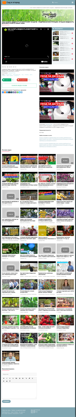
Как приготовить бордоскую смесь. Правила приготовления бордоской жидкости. (46, 256)
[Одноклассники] (5, 92)
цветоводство (16, 74)
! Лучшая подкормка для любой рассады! (65, 292)
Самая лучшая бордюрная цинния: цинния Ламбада (45, 292)
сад (22, 74)
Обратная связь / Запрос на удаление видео (14, 410)
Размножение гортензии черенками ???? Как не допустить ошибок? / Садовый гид (65, 238)
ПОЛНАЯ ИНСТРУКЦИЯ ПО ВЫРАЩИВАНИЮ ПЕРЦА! (64, 166)
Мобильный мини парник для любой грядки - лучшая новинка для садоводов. (65, 202)
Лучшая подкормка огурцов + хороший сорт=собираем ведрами (28, 310)
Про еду (33, 410)
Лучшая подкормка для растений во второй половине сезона (10, 166)
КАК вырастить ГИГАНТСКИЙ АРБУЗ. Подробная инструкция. (47, 310)
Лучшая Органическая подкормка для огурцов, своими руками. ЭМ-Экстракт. (10, 292)
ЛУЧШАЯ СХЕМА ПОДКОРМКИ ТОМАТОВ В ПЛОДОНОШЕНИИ (47, 345)
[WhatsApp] (17, 92)
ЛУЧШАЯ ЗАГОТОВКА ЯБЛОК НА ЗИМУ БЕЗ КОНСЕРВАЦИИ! (10, 345)
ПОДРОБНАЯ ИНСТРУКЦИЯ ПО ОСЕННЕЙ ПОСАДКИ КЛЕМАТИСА (65, 184)
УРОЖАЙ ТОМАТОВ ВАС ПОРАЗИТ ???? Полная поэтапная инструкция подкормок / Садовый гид (9, 256)
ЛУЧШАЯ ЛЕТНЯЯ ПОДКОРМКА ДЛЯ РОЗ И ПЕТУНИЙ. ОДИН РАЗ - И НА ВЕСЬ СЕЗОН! (29, 238)
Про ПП (33, 412)
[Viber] (15, 92)
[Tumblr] (13, 92)
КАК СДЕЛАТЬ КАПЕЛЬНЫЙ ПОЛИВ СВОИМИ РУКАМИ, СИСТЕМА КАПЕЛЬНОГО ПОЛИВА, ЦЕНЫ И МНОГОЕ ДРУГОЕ (64, 274)
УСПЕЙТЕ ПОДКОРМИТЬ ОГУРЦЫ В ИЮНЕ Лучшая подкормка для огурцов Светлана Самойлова (45, 220)
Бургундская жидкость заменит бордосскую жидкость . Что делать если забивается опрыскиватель (65, 256)
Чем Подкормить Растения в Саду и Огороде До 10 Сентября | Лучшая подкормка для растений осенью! (10, 238)
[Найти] (52, 2)
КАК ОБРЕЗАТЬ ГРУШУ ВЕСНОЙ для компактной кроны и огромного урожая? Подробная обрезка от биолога (46, 166)
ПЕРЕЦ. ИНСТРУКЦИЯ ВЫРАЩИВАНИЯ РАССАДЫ (27, 220)
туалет (3, 75)
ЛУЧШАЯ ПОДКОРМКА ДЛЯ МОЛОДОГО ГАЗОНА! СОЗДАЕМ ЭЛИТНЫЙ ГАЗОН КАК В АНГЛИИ (46, 202)
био (8, 75)
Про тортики (34, 411)
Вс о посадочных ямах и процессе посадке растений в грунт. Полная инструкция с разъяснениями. (28, 202)
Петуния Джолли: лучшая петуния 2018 (27, 292)
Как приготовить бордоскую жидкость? (28, 274)
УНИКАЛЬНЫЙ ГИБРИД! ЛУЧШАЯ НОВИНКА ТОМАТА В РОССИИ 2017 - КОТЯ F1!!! (10, 363)
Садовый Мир (48, 124)
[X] (9, 92)
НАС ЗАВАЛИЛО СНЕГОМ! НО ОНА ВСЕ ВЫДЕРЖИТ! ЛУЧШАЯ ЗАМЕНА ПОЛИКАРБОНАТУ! (10, 220)
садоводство (8, 74)
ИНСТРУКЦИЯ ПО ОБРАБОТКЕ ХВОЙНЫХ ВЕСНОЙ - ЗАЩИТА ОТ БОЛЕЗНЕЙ (28, 166)
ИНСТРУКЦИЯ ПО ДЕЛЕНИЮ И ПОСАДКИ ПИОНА (10, 202)
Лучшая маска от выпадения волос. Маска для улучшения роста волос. (64, 310)
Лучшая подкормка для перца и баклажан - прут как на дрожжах (10, 310)
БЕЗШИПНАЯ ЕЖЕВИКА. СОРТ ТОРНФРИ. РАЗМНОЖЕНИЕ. (28, 345)
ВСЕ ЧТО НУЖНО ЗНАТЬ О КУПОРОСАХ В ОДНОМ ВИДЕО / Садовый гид (28, 256)
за (18, 75)
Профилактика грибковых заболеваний (45, 274)
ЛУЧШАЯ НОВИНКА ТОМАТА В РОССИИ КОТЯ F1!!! (65, 345)
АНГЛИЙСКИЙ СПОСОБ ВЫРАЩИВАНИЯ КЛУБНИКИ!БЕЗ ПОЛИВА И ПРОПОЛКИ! (28, 327)
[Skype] (19, 92)
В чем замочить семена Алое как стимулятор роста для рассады (10, 274)
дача (31, 74)
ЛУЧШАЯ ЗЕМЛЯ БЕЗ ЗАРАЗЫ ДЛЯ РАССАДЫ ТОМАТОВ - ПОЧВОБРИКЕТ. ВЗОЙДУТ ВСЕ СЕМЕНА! (10, 184)
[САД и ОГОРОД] (11, 2)
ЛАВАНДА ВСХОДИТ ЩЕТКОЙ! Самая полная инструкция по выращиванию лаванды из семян (65, 220)
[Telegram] (21, 92)
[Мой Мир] (7, 92)
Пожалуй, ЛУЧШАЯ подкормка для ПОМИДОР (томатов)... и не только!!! (10, 327)
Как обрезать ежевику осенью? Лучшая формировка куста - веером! (47, 184)
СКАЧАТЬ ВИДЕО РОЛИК (19, 85)
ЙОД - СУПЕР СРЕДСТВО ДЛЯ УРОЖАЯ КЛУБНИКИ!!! (46, 327)
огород (26, 74)
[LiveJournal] (11, 92)
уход (15, 75)
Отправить (6, 401)
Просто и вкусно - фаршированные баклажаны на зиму (47, 238)
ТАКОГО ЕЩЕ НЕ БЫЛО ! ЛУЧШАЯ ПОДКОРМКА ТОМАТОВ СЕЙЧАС (63, 327)
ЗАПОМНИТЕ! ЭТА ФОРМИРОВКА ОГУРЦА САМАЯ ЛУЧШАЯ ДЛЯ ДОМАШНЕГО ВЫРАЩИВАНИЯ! (28, 184)
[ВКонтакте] (3, 92)
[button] (3, 378)
